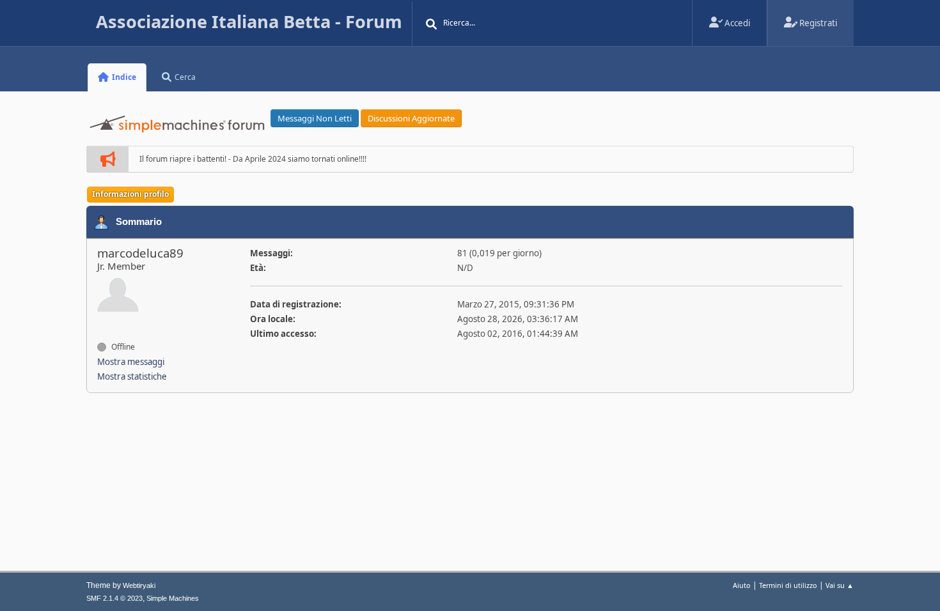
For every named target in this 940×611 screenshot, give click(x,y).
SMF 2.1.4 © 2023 (114, 598)
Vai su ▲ (840, 585)
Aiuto (742, 585)
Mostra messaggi (130, 361)
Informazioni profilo (130, 194)
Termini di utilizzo (788, 585)
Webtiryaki (139, 585)
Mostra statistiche (132, 376)
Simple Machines (172, 598)
